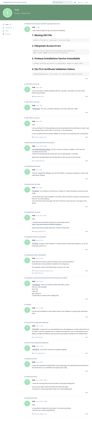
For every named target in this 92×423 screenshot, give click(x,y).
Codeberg (28, 304)
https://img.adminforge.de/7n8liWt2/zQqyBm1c (47, 224)
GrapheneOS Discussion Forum (15, 2)
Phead (36, 244)
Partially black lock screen (33, 166)
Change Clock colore (31, 358)
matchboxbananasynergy (42, 149)
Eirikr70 (36, 329)
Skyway (36, 191)
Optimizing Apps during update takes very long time (40, 142)
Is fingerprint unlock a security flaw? (36, 237)
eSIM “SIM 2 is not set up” (33, 84)
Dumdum (37, 109)
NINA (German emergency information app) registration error (43, 24)
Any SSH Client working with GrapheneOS (37, 322)
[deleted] (37, 285)
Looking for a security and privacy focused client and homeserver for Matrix (46, 278)
